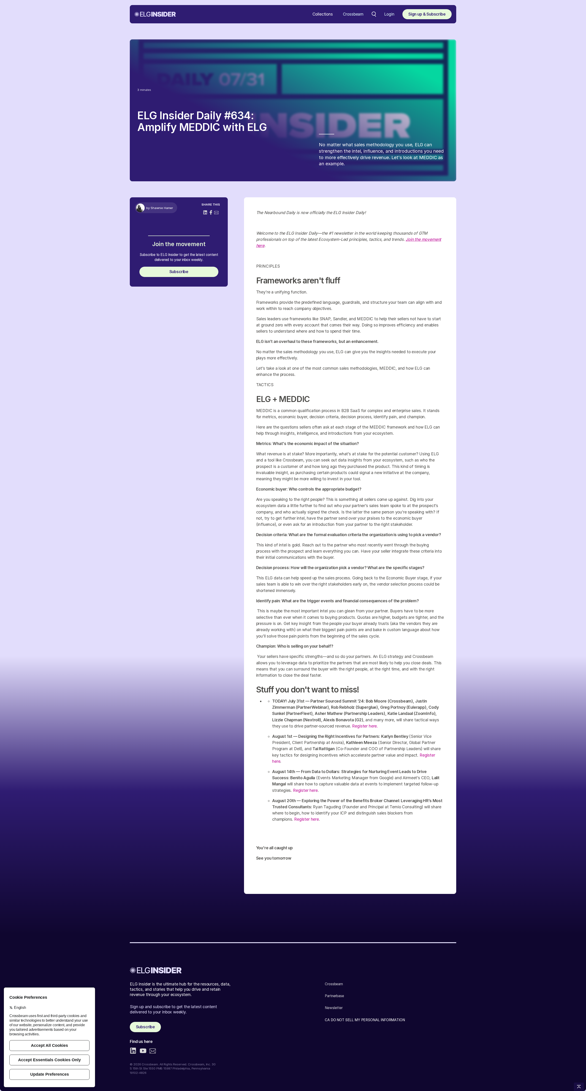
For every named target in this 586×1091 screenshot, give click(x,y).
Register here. (365, 726)
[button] (322, 14)
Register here (305, 790)
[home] (155, 14)
